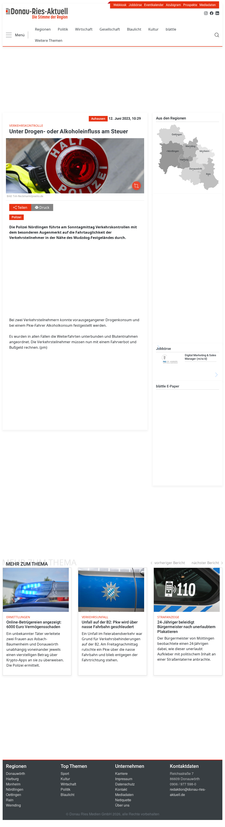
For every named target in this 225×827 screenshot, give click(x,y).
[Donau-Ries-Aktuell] (36, 14)
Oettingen (13, 794)
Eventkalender (153, 5)
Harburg (12, 778)
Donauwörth (15, 773)
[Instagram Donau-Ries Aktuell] (206, 13)
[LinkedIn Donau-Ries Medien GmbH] (217, 13)
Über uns (122, 805)
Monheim (13, 784)
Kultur (153, 29)
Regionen (43, 29)
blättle (171, 29)
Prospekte (190, 5)
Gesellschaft (110, 29)
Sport (65, 773)
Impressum (123, 778)
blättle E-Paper (167, 386)
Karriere (121, 773)
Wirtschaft (84, 29)
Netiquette (123, 799)
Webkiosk (119, 5)
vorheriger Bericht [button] (169, 562)
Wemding (13, 805)
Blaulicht (134, 29)
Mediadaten (208, 5)
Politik (63, 29)
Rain (9, 799)
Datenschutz (125, 784)
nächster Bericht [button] (205, 562)
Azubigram (173, 5)
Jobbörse (135, 5)
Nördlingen (14, 789)
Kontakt (121, 789)
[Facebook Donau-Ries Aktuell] (211, 13)
